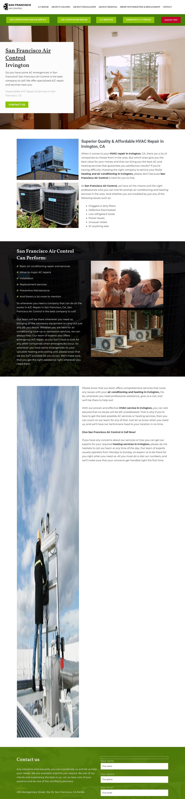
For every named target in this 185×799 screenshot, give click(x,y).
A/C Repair (43, 7)
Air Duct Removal (108, 7)
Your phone (108, 774)
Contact (167, 7)
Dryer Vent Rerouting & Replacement (140, 7)
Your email (107, 787)
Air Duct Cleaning (60, 7)
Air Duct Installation (84, 7)
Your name (107, 760)
